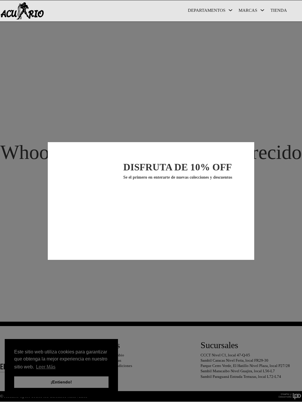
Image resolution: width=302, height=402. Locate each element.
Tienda (278, 10)
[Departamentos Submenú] (230, 10)
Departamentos (206, 10)
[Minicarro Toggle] (299, 12)
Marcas (248, 10)
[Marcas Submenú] (262, 10)
